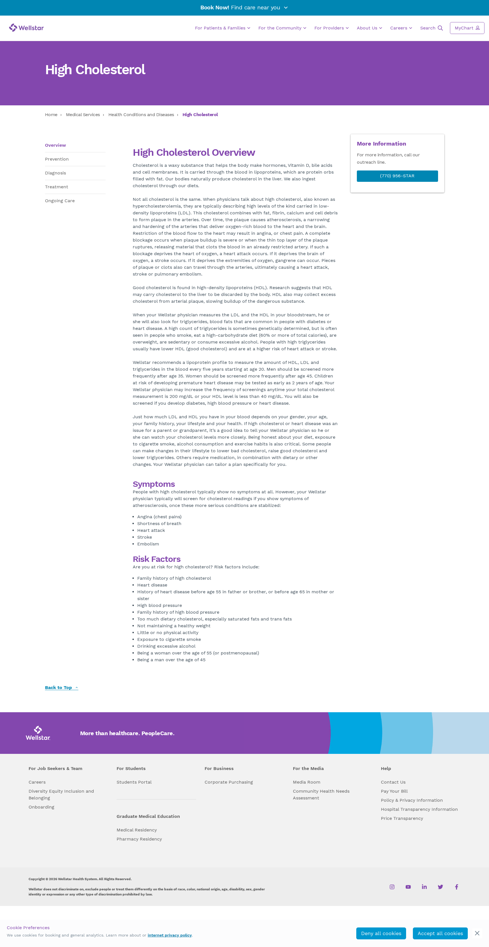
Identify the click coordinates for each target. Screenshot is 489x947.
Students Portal (134, 782)
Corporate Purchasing (229, 782)
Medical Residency (137, 830)
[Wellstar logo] (26, 28)
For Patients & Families (221, 28)
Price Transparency (402, 818)
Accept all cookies (440, 933)
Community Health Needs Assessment (321, 794)
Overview (55, 145)
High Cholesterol (200, 114)
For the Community (280, 28)
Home (51, 114)
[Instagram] (392, 887)
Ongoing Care (60, 200)
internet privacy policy (170, 935)
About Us (368, 28)
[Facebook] (456, 887)
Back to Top (59, 687)
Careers (399, 28)
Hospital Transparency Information (419, 809)
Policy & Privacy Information (412, 800)
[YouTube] (408, 887)
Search (428, 28)
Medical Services (83, 114)
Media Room (306, 782)
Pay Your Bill (394, 791)
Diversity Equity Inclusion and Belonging (61, 794)
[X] (440, 887)
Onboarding (41, 807)
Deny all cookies (381, 933)
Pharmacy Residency (139, 839)
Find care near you (241, 7)
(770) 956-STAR (397, 175)
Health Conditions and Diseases (141, 114)
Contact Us (393, 782)
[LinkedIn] (424, 887)
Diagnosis (55, 173)
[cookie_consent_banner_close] (477, 933)
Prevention (57, 159)
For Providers (329, 28)
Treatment (56, 186)
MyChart (465, 28)
